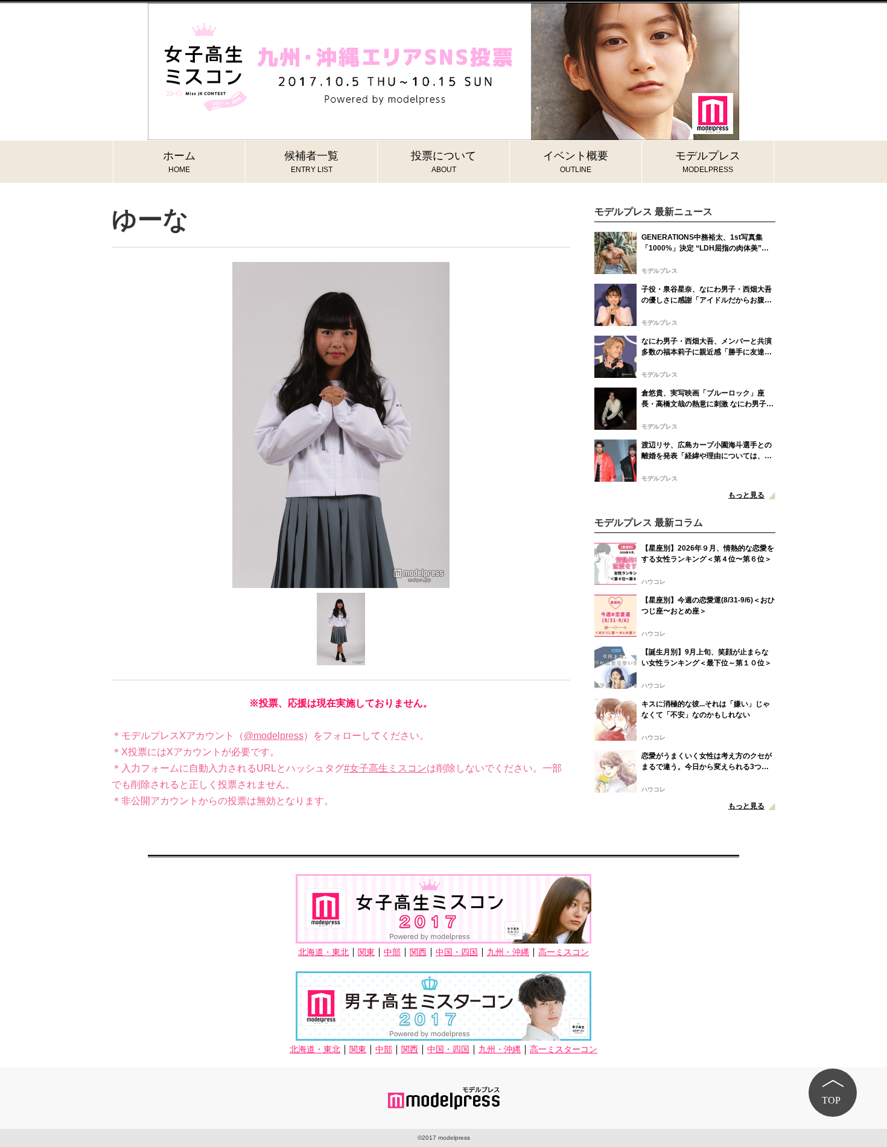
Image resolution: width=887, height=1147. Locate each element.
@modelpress (274, 735)
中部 (392, 952)
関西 (418, 952)
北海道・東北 (323, 952)
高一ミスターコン (563, 1049)
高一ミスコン (563, 952)
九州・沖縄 (508, 952)
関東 (366, 952)
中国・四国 (457, 952)
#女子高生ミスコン (385, 768)
